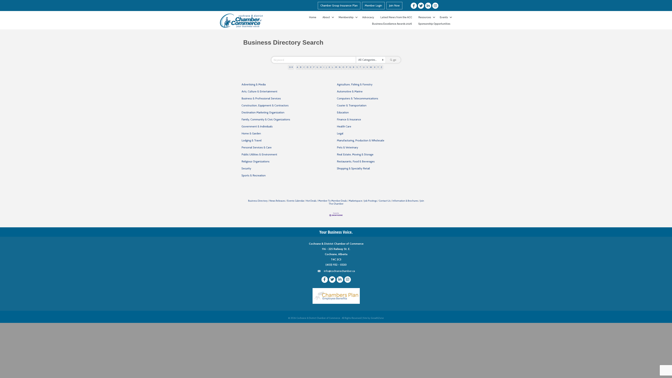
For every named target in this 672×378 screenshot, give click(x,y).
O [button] (343, 67)
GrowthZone (377, 318)
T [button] (360, 67)
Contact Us (385, 200)
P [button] (346, 67)
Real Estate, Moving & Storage (355, 154)
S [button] (357, 67)
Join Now (394, 5)
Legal (340, 133)
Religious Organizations (255, 161)
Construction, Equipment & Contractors (265, 105)
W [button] (371, 67)
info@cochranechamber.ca (339, 271)
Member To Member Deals (332, 200)
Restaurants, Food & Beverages (356, 161)
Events (444, 17)
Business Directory (258, 200)
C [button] (304, 67)
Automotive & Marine (350, 91)
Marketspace (355, 200)
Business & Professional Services (261, 98)
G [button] (317, 67)
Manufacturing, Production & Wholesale (360, 140)
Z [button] (381, 67)
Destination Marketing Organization (262, 112)
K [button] (329, 67)
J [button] (326, 67)
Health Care (344, 126)
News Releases (277, 200)
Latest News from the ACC (396, 17)
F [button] (313, 67)
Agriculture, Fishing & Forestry (354, 84)
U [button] (364, 67)
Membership (346, 17)
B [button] (300, 67)
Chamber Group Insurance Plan (339, 5)
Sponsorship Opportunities (434, 23)
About (326, 17)
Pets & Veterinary (347, 147)
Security (246, 168)
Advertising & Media (253, 84)
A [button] (297, 67)
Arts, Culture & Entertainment (259, 91)
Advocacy (368, 17)
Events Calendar (295, 200)
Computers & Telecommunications (357, 98)
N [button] (339, 67)
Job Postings (370, 200)
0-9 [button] (291, 67)
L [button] (332, 67)
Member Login (373, 5)
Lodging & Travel (251, 140)
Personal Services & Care (256, 147)
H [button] (320, 67)
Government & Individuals (257, 126)
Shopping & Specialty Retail (353, 168)
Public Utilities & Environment (259, 154)
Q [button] (350, 67)
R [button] (353, 67)
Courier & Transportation (351, 105)
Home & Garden (251, 133)
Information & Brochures (405, 200)
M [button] (336, 67)
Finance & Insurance (349, 119)
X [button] (374, 67)
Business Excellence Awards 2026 (392, 23)
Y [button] (378, 67)
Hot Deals (311, 200)
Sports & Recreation (253, 175)
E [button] (310, 67)
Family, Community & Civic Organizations (265, 119)
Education (343, 112)
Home (312, 17)
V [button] (367, 67)
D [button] (307, 67)
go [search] (394, 59)
